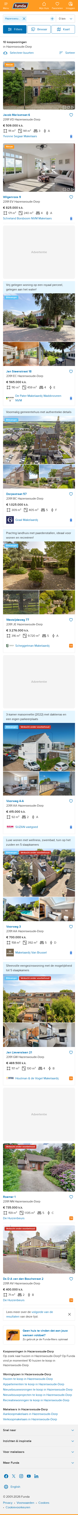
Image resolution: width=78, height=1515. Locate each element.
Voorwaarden (25, 1503)
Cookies (43, 1503)
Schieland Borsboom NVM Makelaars (27, 218)
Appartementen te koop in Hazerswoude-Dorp (33, 1384)
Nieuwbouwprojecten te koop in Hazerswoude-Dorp (37, 1395)
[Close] (24, 18)
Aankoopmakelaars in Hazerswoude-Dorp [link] (30, 1414)
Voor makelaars (13, 1452)
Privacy (7, 1503)
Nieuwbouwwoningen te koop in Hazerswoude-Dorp (38, 1389)
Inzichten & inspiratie (17, 1441)
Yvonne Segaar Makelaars (20, 136)
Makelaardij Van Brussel (31, 952)
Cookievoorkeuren (18, 1507)
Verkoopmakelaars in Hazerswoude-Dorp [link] (30, 1419)
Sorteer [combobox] (70, 53)
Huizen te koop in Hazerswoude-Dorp (28, 1379)
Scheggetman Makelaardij (32, 646)
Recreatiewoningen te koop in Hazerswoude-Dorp (36, 1400)
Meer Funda (11, 1463)
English (15, 1487)
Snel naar (9, 1430)
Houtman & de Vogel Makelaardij (37, 1078)
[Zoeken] (52, 18)
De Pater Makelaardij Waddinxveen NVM (38, 398)
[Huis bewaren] (71, 115)
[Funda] (24, 5)
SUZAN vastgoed (26, 827)
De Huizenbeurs (13, 1218)
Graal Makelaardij (26, 520)
